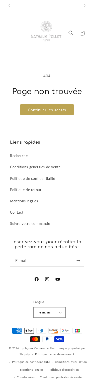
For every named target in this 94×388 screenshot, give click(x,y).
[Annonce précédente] (9, 5)
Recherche (19, 156)
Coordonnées (26, 377)
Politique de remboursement (54, 354)
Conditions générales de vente (35, 167)
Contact (16, 212)
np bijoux (27, 348)
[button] (10, 33)
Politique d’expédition (64, 369)
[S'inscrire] (78, 260)
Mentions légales (24, 201)
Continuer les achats (47, 110)
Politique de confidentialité (32, 178)
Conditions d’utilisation (71, 361)
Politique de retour (25, 190)
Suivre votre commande (30, 223)
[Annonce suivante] (84, 5)
